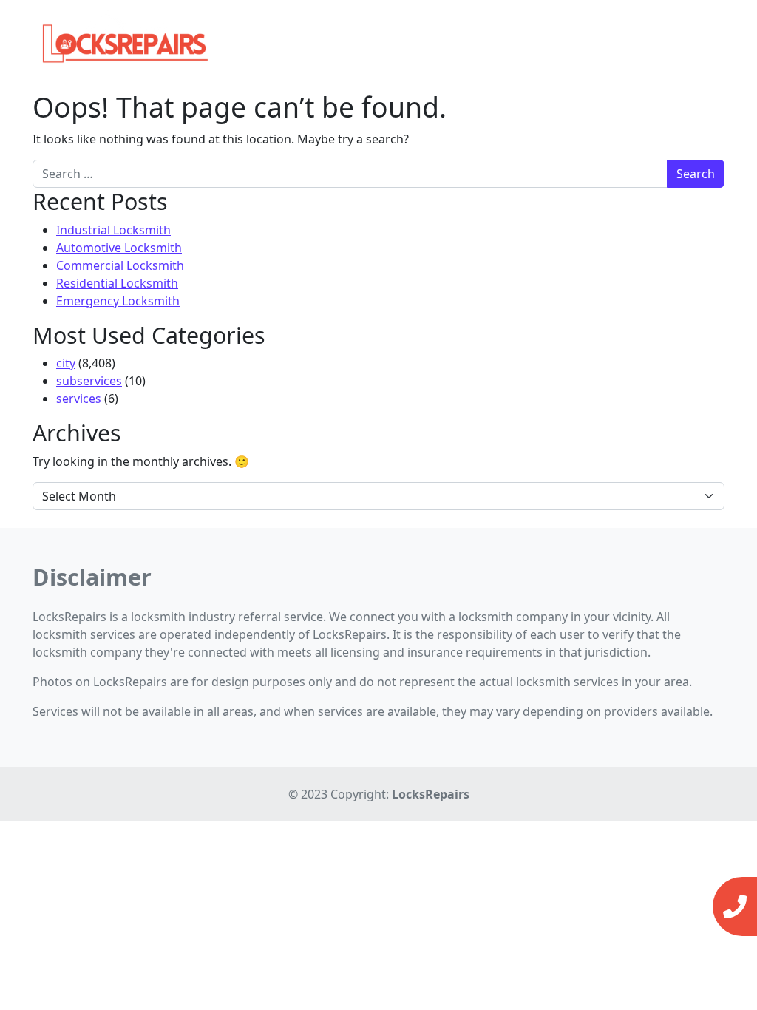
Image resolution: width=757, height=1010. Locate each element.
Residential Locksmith (117, 283)
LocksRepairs (430, 794)
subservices (89, 381)
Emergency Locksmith (118, 301)
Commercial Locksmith (120, 265)
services (78, 398)
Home (473, 37)
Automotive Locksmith (119, 248)
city (65, 363)
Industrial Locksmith (113, 230)
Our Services (537, 37)
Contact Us (624, 37)
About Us (693, 37)
